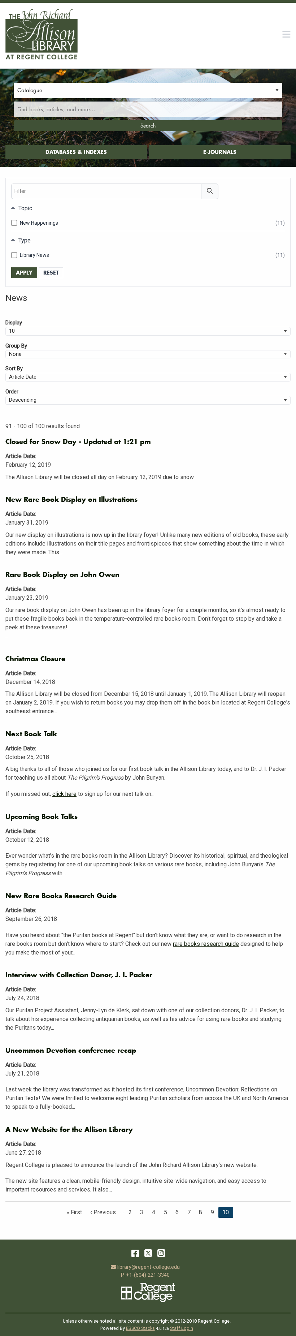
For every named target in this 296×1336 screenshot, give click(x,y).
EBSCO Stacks (140, 1328)
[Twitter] (148, 1253)
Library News (152, 255)
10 (225, 1213)
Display (13, 322)
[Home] (41, 34)
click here (64, 793)
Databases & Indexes (76, 151)
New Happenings (152, 223)
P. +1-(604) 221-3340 (145, 1275)
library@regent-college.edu (148, 1267)
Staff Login (181, 1328)
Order (11, 391)
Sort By (14, 368)
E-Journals (219, 151)
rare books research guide (206, 943)
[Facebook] (135, 1253)
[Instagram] (161, 1253)
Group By (16, 345)
